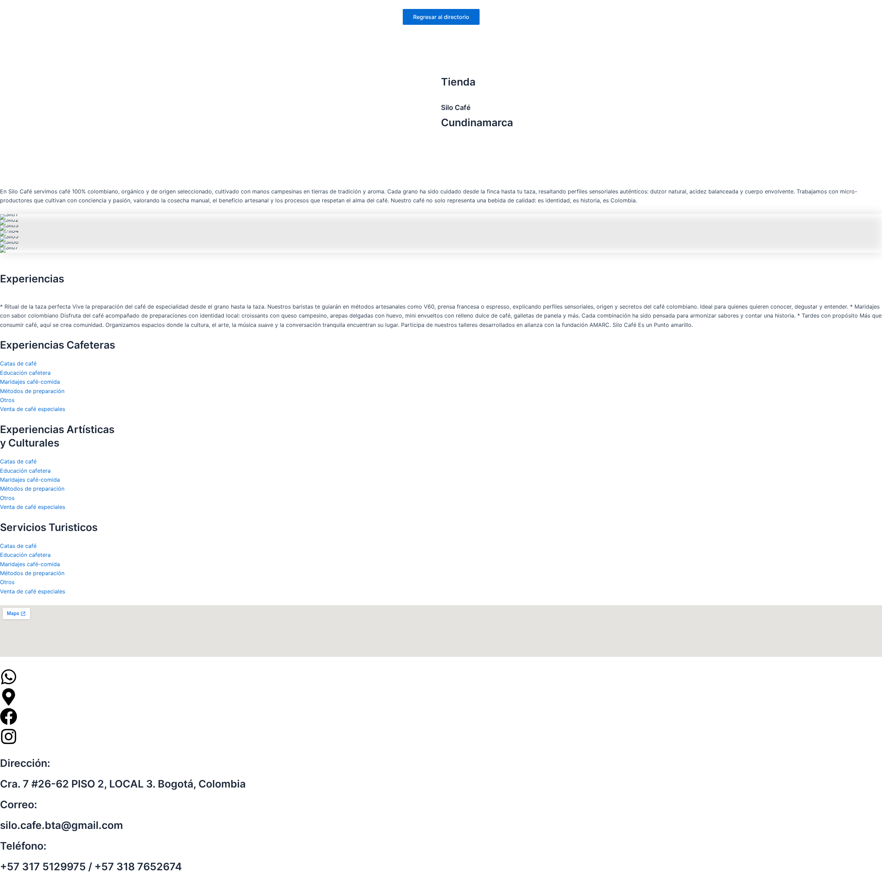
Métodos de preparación (32, 391)
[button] (7, 233)
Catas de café (18, 363)
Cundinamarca (477, 122)
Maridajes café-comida (30, 381)
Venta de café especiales (32, 408)
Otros (7, 400)
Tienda (458, 82)
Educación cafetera (25, 372)
